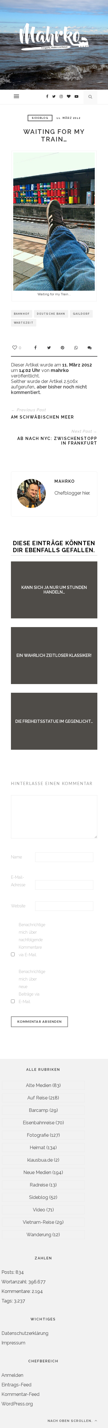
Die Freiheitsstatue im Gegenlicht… (54, 721)
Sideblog (40, 118)
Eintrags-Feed (16, 1385)
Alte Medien (38, 1085)
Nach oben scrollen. (71, 1421)
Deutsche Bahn (51, 313)
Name (16, 857)
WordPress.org (17, 1404)
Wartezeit (23, 322)
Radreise (39, 1185)
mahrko (64, 481)
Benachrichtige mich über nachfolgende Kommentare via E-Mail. (30, 939)
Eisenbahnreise (38, 1122)
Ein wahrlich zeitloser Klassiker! (54, 655)
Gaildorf (81, 313)
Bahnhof (22, 313)
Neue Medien (37, 1172)
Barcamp (38, 1110)
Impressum (13, 1343)
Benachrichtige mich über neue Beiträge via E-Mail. (30, 986)
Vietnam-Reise (38, 1222)
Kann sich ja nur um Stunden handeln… (54, 589)
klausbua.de (40, 1160)
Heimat (37, 1147)
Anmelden (12, 1375)
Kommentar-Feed (20, 1394)
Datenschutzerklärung (24, 1333)
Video (39, 1210)
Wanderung (38, 1234)
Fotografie (38, 1135)
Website (18, 906)
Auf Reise (37, 1098)
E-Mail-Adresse (18, 881)
